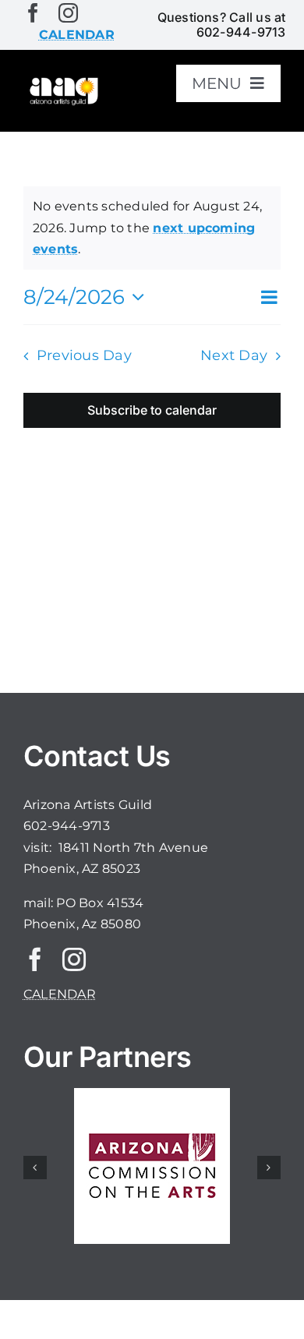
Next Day (233, 355)
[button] (35, 1167)
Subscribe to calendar (152, 410)
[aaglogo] (62, 81)
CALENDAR (59, 994)
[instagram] (68, 13)
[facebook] (33, 13)
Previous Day (84, 355)
